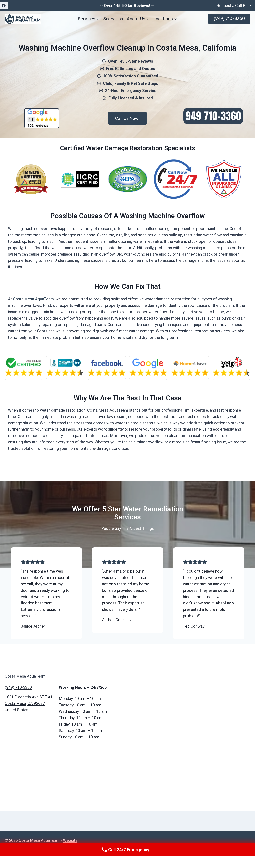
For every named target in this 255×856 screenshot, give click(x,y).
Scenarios (113, 18)
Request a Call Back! (235, 5)
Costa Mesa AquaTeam (33, 299)
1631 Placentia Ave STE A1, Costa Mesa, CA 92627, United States (29, 703)
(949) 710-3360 (229, 18)
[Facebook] (4, 5)
